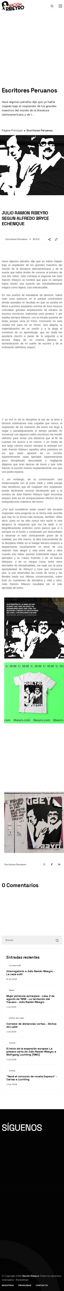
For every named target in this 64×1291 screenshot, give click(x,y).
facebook (14, 1142)
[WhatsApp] (44, 864)
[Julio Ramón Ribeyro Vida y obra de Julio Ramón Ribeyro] (13, 6)
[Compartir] (49, 239)
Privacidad (24, 1285)
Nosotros (8, 1285)
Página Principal (12, 130)
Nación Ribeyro (30, 1276)
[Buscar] (57, 940)
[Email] (56, 239)
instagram (38, 1142)
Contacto (42, 1285)
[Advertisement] (32, 55)
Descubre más (14, 1158)
